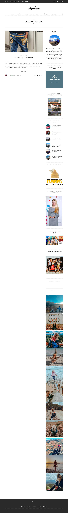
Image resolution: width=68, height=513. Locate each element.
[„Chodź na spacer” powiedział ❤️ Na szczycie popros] (54, 304)
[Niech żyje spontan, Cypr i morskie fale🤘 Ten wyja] (54, 375)
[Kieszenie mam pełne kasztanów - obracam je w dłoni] (54, 321)
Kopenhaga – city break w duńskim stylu (57, 151)
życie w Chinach (24, 55)
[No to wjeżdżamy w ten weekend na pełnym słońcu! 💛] (54, 393)
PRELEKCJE (11, 1)
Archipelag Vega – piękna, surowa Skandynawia (57, 138)
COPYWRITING (17, 1)
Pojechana (34, 501)
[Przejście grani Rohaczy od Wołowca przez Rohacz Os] (54, 446)
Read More (23, 71)
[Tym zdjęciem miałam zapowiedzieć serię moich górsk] (54, 339)
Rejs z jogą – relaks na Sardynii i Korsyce (56, 126)
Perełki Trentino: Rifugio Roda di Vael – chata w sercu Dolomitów (56, 145)
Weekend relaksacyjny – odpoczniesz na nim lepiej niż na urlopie (57, 132)
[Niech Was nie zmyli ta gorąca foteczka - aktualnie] (54, 357)
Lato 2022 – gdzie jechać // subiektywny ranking (57, 157)
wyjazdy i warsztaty (25, 1)
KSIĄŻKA (6, 1)
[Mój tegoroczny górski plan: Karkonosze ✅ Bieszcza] (54, 482)
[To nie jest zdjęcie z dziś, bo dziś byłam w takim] (54, 411)
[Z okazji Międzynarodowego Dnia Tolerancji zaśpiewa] (54, 464)
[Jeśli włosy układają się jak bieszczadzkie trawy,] (54, 428)
